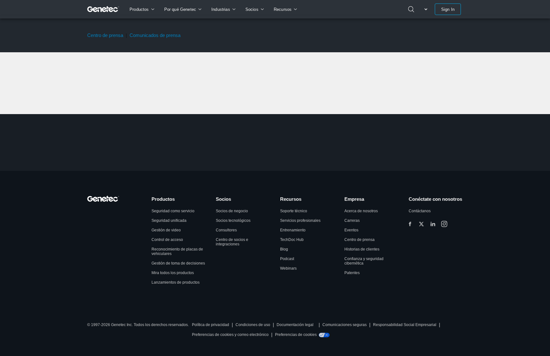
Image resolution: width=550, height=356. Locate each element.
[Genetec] (103, 9)
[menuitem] (141, 9)
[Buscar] (411, 9)
